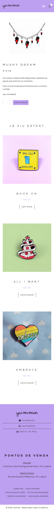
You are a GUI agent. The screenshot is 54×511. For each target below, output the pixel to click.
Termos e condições (16, 496)
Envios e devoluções (15, 492)
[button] (44, 6)
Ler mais (27, 207)
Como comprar (32, 489)
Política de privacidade (38, 492)
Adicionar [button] (27, 295)
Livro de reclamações (38, 496)
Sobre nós (18, 489)
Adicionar (20, 103)
